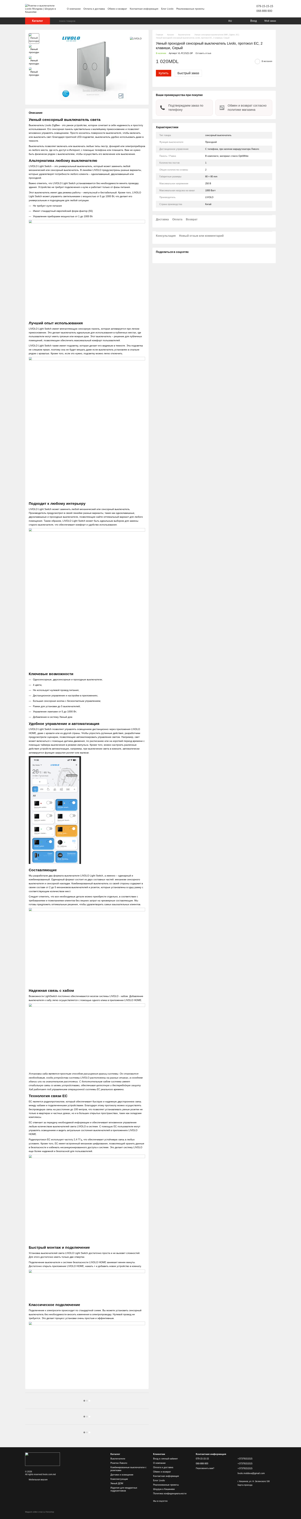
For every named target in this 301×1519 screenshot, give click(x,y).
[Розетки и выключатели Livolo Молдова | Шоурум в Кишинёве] (42, 1459)
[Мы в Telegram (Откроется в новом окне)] (235, 8)
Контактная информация (144, 8)
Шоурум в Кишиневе (164, 1489)
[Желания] (240, 21)
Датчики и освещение (121, 1474)
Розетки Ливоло (118, 1463)
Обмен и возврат (117, 8)
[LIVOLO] (135, 38)
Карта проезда (245, 1485)
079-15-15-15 (264, 6)
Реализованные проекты (190, 8)
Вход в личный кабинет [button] (165, 1458)
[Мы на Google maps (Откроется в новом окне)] (239, 8)
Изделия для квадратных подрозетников (123, 1489)
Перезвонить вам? (205, 1468)
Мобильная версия (38, 1479)
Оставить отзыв (203, 53)
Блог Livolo (167, 8)
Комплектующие (119, 1479)
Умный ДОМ (116, 1483)
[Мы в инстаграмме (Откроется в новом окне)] (231, 8)
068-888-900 (264, 10)
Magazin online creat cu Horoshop (39, 1512)
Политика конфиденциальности (169, 1493)
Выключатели (117, 1458)
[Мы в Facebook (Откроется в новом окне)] (227, 8)
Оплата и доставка (94, 8)
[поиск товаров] (56, 21)
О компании (74, 8)
